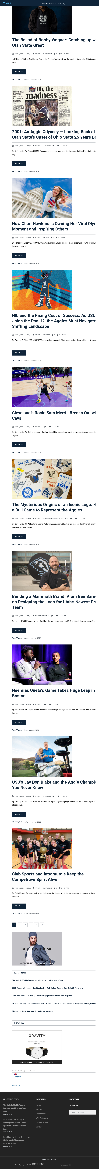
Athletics (38, 54)
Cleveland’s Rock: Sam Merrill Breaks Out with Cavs (32, 1011)
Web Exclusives (42, 1118)
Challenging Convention (65, 1165)
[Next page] (36, 925)
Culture (46, 237)
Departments (41, 1114)
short (26, 171)
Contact (39, 1127)
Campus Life (47, 54)
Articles (39, 1109)
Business (46, 335)
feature (26, 80)
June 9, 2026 (19, 54)
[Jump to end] (42, 925)
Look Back (47, 145)
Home (38, 1105)
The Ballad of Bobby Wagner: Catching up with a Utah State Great (37, 980)
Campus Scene (42, 1122)
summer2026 (36, 80)
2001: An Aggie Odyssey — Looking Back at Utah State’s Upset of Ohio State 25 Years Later (48, 988)
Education (46, 616)
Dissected (56, 518)
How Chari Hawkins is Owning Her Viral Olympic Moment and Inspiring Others (43, 996)
